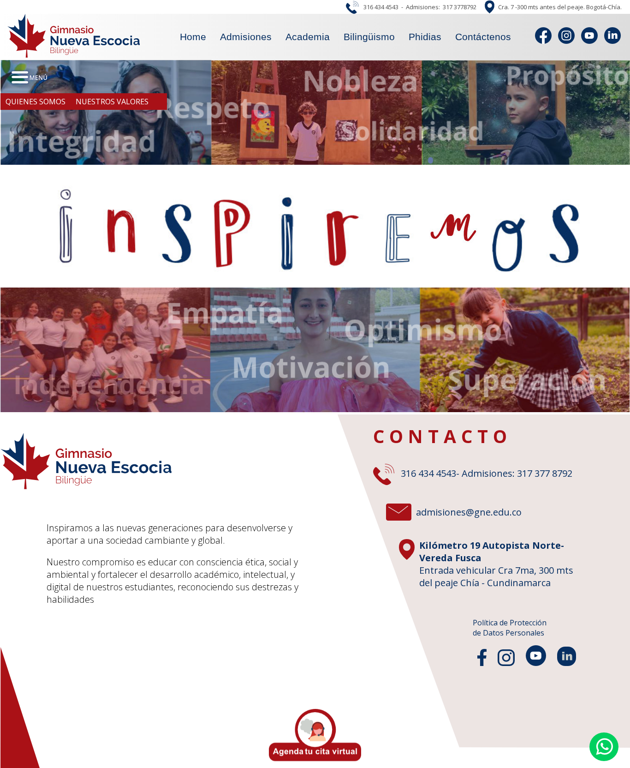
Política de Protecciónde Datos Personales (510, 628)
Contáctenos (483, 36)
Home (193, 36)
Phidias (425, 36)
